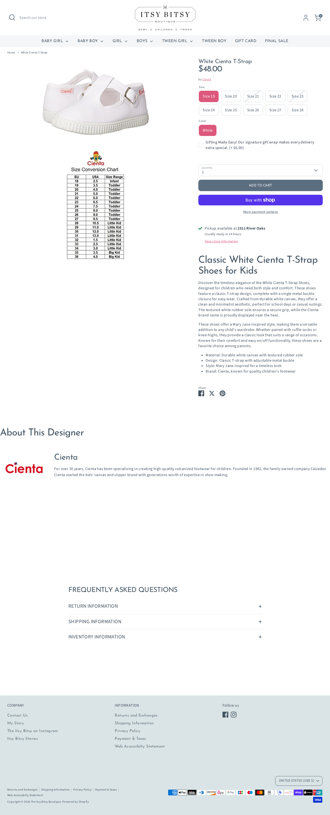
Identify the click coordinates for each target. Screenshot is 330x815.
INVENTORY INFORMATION (96, 636)
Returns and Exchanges (136, 716)
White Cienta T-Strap (34, 53)
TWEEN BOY (214, 41)
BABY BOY (88, 41)
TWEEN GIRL (175, 41)
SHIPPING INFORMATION (94, 621)
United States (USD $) (296, 780)
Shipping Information (134, 723)
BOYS (143, 41)
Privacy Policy (127, 731)
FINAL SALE (276, 41)
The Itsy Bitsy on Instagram (32, 731)
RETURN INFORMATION (93, 606)
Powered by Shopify (75, 802)
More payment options (260, 211)
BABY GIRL (53, 41)
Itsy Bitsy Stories (22, 739)
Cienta (206, 79)
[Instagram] (234, 715)
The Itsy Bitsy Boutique (46, 802)
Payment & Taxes (130, 739)
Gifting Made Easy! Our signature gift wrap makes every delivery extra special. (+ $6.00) (260, 145)
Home (11, 53)
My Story (15, 723)
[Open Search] (12, 17)
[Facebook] (225, 715)
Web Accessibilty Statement (140, 746)
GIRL (118, 41)
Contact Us (17, 716)
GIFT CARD (246, 41)
